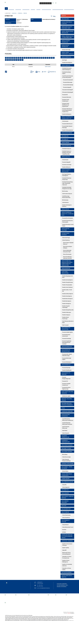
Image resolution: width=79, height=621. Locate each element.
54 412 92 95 (41, 586)
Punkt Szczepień (65, 325)
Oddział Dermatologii (66, 57)
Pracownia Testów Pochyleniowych (65, 100)
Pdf (32, 71)
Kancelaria (64, 529)
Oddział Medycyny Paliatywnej (65, 229)
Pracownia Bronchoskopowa (67, 218)
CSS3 (54, 613)
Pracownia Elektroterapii (67, 82)
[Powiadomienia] (51, 3)
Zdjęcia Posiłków (11, 31)
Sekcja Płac (64, 484)
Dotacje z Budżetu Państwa (62, 12)
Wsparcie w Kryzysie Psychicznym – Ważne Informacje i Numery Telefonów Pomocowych (14, 48)
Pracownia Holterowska (66, 97)
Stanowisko (47, 64)
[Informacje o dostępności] (42, 3)
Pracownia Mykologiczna (66, 362)
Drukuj (37, 71)
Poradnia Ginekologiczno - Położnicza (67, 205)
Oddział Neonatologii (66, 145)
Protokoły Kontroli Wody (28, 42)
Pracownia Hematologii (66, 338)
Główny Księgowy (66, 478)
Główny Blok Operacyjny (67, 411)
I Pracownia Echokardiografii (67, 89)
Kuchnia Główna (65, 471)
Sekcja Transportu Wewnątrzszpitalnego (66, 460)
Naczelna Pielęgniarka (66, 572)
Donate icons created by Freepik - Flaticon (34, 618)
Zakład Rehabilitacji (11, 23)
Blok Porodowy (65, 191)
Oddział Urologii (65, 209)
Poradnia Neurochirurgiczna (67, 298)
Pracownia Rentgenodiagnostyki (66, 378)
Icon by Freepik (33, 619)
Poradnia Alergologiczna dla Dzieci (67, 276)
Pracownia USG (65, 381)
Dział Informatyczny (66, 509)
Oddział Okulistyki (66, 156)
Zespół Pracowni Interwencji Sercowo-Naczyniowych (67, 76)
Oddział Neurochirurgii (67, 132)
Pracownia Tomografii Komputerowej (66, 384)
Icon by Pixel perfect (49, 619)
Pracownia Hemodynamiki (68, 79)
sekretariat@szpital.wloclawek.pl (44, 588)
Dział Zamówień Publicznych (65, 501)
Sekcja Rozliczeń (65, 524)
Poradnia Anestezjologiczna (67, 280)
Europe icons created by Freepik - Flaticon (59, 619)
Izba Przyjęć (64, 60)
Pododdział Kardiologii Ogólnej (66, 72)
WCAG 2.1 (58, 612)
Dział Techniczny (65, 512)
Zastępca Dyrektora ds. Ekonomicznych (67, 474)
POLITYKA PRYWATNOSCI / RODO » (62, 585)
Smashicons (44, 618)
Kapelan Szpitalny (65, 547)
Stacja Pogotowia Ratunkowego (66, 415)
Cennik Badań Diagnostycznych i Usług (13, 43)
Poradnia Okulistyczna (66, 167)
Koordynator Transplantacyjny (66, 441)
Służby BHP (64, 550)
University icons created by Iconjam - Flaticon (15, 619)
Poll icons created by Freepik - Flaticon (63, 616)
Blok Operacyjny (65, 200)
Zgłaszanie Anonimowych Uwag (13, 39)
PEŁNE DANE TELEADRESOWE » (62, 583)
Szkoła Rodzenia (65, 202)
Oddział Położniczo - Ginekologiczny (66, 170)
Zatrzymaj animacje (40, 3)
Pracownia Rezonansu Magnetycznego (66, 388)
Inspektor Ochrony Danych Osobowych (67, 544)
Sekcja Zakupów (65, 493)
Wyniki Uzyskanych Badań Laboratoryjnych (12, 36)
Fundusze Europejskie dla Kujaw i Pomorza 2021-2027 (14, 13)
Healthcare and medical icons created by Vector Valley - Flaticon (45, 616)
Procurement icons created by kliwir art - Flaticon (22, 619)
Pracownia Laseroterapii (66, 164)
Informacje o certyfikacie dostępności (40, 612)
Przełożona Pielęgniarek (67, 445)
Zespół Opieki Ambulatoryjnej (65, 272)
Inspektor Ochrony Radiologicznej (65, 561)
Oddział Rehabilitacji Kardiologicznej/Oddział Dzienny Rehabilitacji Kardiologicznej (67, 263)
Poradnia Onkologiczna (66, 303)
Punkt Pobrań (9, 26)
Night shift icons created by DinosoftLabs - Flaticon (40, 617)
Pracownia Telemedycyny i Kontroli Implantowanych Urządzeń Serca (67, 110)
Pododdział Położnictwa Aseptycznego (66, 178)
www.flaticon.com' (51, 618)
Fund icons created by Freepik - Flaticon (60, 618)
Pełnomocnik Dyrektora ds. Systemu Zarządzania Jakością (67, 536)
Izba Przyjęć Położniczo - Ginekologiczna (66, 175)
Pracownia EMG (65, 136)
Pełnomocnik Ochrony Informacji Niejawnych (66, 553)
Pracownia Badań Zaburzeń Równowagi (67, 127)
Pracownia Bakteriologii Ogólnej (66, 359)
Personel (8, 54)
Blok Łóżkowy (64, 454)
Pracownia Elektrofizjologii (68, 84)
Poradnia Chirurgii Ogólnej (67, 284)
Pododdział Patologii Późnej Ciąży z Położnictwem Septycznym (67, 183)
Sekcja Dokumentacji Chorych (67, 527)
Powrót (43, 71)
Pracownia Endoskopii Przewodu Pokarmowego (67, 404)
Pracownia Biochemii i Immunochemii (66, 335)
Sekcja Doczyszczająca (66, 457)
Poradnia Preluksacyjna (66, 312)
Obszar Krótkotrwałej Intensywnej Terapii (67, 251)
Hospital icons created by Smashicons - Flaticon (46, 619)
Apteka (24, 26)
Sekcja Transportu (65, 433)
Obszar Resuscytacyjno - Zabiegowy (67, 247)
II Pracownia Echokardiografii (67, 92)
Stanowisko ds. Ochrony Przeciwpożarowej (66, 557)
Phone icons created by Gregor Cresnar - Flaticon (27, 616)
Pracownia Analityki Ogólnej (67, 332)
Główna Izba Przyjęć (66, 237)
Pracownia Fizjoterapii (66, 367)
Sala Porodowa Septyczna (67, 193)
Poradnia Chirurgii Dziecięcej (67, 282)
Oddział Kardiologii (66, 65)
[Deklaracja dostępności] (45, 3)
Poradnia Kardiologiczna (66, 114)
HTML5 (52, 613)
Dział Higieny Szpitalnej (67, 451)
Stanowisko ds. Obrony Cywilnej (66, 569)
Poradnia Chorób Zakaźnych (67, 287)
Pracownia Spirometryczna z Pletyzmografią (67, 221)
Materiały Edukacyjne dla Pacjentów (14, 33)
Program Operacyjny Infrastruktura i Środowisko (30, 13)
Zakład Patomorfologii (12, 21)
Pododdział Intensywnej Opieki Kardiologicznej (66, 69)
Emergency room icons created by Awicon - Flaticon (23, 617)
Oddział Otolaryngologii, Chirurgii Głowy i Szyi (67, 117)
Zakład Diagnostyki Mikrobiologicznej (66, 350)
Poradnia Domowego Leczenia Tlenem (67, 225)
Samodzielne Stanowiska (67, 541)
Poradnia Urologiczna (66, 314)
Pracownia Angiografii (67, 87)
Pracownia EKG (65, 94)
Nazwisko (31, 64)
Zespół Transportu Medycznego (65, 427)
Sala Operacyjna (65, 121)
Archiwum (64, 532)
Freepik (29, 619)
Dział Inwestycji (65, 490)
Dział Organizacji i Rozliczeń (66, 521)
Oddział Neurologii (66, 268)
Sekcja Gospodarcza (66, 517)
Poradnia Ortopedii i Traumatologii (66, 306)
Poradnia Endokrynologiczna (67, 293)
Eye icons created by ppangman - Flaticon (12, 616)
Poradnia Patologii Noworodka (67, 309)
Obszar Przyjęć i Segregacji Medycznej (68, 243)
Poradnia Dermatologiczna (67, 62)
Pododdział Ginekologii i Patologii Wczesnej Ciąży (66, 188)
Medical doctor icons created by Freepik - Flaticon (19, 618)
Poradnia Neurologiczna (66, 301)
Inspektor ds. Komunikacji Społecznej (67, 565)
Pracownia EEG (65, 139)
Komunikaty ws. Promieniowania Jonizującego (47, 43)
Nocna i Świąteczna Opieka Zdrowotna (67, 392)
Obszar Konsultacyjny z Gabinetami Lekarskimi (67, 257)
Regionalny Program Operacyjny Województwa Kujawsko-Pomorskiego (47, 14)
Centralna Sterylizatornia (68, 463)
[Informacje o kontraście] (49, 3)
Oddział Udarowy (65, 142)
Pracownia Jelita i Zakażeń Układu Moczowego (67, 355)
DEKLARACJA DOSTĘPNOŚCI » (62, 586)
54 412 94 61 (41, 585)
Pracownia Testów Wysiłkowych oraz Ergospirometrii (65, 105)
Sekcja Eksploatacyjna (66, 515)
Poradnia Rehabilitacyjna (66, 370)
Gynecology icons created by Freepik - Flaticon (57, 617)
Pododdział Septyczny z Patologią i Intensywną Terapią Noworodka (66, 153)
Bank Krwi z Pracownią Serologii (67, 399)
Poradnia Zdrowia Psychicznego (65, 318)
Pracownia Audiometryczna (67, 123)
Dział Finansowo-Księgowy (67, 481)
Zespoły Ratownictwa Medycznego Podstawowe (67, 423)
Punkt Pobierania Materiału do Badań (68, 322)
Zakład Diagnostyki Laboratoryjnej (66, 328)
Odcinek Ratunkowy (66, 240)
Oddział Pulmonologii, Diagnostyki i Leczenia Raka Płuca (68, 214)
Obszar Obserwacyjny (67, 254)
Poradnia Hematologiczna (67, 296)
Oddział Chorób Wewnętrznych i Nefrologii (68, 53)
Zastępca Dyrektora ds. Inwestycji (67, 576)
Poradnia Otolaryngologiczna (67, 130)
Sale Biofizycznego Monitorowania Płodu (66, 197)
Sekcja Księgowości (65, 487)
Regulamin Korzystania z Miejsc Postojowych (63, 43)
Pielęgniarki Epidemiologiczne (65, 436)
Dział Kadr (64, 505)
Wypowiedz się (51, 71)
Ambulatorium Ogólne (66, 396)
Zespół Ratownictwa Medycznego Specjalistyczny (67, 419)
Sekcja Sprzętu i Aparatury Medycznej (68, 497)
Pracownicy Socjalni (66, 448)
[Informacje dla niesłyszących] (47, 3)
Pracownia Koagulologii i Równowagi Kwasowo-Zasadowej (66, 342)
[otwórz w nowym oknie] (53, 3)
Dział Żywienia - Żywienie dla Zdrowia (46, 27)
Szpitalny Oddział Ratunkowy (65, 234)
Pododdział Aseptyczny (66, 148)
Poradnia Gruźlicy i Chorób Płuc (67, 290)
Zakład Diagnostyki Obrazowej (13, 19)
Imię (13, 64)
